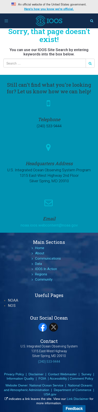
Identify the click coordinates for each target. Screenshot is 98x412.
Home (39, 248)
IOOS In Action (46, 269)
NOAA (13, 300)
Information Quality (20, 378)
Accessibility (58, 378)
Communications (48, 258)
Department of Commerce (72, 390)
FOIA (42, 378)
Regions (41, 274)
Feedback (74, 408)
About (39, 253)
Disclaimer (36, 374)
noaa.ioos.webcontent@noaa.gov (49, 225)
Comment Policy (81, 378)
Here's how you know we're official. (49, 9)
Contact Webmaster (62, 374)
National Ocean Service (46, 385)
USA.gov (50, 394)
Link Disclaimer (78, 399)
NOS (11, 305)
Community (43, 279)
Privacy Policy (14, 374)
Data (38, 264)
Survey (86, 374)
